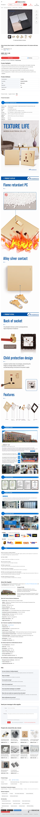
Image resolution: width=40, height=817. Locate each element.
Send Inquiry (10, 57)
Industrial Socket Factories (6, 800)
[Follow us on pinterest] (38, 810)
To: (6, 710)
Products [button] (10, 4)
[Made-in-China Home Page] (20, 2)
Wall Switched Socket (5, 805)
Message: (5, 713)
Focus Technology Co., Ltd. (13, 814)
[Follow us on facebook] (32, 810)
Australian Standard (14, 783)
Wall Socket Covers (5, 796)
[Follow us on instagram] (35, 810)
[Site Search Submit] (25, 5)
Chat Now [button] (30, 57)
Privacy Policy (36, 814)
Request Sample (18, 60)
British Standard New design (15, 781)
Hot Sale (2, 781)
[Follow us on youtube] (36, 810)
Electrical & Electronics (7, 7)
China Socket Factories (16, 800)
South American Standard (33, 781)
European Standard (4, 783)
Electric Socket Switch (25, 803)
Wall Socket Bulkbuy (30, 805)
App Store (4, 810)
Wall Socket (20, 7)
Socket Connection (14, 805)
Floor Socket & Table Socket (19, 793)
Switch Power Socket (16, 803)
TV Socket (11, 793)
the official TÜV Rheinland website (31, 583)
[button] (1, 1)
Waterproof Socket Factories (6, 803)
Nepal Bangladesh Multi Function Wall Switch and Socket (25, 740)
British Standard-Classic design (25, 781)
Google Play (10, 810)
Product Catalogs (16, 779)
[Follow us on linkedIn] (28, 811)
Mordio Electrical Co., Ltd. (8, 48)
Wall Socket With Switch (14, 796)
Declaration (31, 814)
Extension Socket (4, 793)
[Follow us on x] (33, 810)
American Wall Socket (29, 793)
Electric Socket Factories (26, 800)
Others (21, 783)
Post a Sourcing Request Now (30, 722)
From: (6, 708)
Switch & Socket (11, 625)
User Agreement (25, 814)
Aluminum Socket (22, 805)
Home (2, 7)
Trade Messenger (17, 810)
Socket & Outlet (14, 7)
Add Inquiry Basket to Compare (20, 40)
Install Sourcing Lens (6, 811)
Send (9, 722)
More (2, 807)
